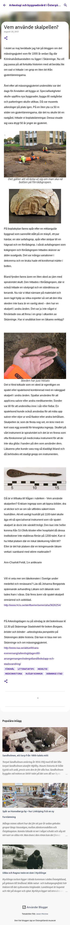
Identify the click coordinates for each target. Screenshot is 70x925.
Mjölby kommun (34, 674)
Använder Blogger (37, 907)
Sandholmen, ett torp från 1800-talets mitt (25, 755)
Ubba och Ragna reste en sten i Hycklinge (24, 873)
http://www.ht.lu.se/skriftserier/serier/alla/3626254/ (32, 605)
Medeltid (42, 669)
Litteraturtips (26, 669)
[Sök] (65, 5)
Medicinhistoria (13, 674)
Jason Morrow (42, 914)
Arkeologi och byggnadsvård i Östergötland (36, 5)
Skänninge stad (54, 674)
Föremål (9, 669)
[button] (6, 38)
